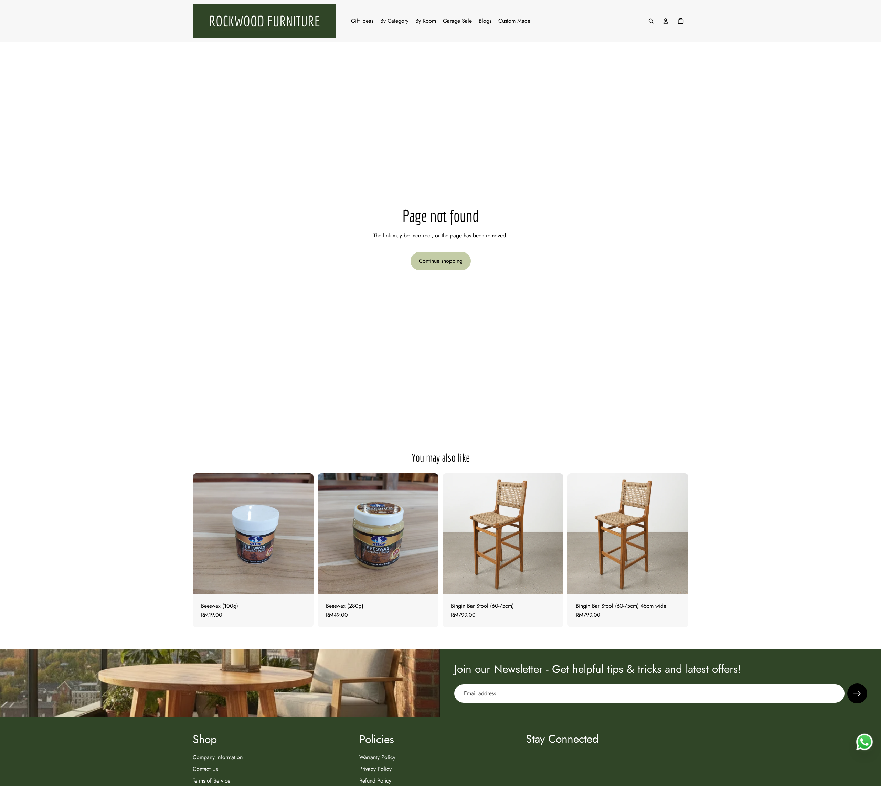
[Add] (303, 583)
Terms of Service (211, 781)
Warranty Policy (377, 757)
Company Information (218, 757)
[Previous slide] (453, 533)
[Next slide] (553, 533)
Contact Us (205, 769)
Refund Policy (375, 781)
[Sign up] (857, 693)
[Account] (665, 21)
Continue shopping (441, 261)
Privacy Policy (375, 769)
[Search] (651, 21)
